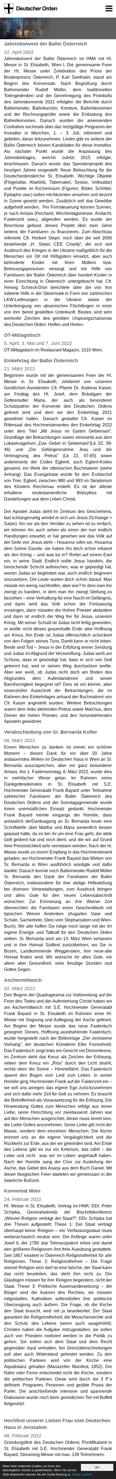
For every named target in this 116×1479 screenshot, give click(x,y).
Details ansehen (82, 1474)
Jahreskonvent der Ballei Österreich (45, 44)
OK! (97, 1467)
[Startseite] (29, 8)
